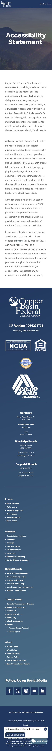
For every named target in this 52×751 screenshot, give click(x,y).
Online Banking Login (16, 577)
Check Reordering (15, 621)
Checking (11, 539)
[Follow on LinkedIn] (42, 691)
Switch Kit (11, 611)
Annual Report (13, 653)
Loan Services (13, 503)
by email (20, 240)
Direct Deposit (14, 631)
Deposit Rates (13, 546)
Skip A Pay (11, 617)
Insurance (11, 553)
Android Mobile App (15, 583)
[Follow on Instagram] (26, 691)
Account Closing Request (19, 628)
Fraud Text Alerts (14, 614)
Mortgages (12, 514)
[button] (43, 4)
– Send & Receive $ (17, 573)
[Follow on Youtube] (34, 691)
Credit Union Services (16, 536)
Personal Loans (14, 517)
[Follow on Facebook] (9, 691)
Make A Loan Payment (16, 590)
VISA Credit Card (14, 549)
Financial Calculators (16, 607)
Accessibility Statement (17, 721)
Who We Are (12, 650)
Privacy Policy (13, 657)
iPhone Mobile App (15, 580)
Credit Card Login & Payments (20, 587)
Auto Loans (12, 507)
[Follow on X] (17, 691)
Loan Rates (12, 521)
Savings (10, 543)
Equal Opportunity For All (18, 664)
